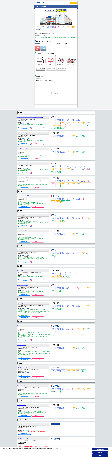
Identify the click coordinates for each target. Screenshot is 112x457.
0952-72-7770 (25, 372)
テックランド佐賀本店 (22, 163)
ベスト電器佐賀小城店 (22, 367)
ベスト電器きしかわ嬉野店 (23, 438)
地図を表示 (56, 93)
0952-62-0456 (25, 430)
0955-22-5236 (25, 275)
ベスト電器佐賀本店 (22, 177)
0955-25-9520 (44, 44)
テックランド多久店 (22, 250)
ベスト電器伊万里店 (22, 270)
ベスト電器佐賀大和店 (22, 148)
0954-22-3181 (25, 308)
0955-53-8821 (25, 201)
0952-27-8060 (25, 138)
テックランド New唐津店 (23, 196)
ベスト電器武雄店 (21, 303)
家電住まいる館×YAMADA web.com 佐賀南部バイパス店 (30, 117)
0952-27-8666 (25, 122)
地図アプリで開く (39, 105)
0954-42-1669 (25, 445)
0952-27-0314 (25, 123)
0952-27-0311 (25, 168)
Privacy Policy (3, 450)
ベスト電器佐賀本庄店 (22, 133)
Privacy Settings (100, 449)
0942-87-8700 (25, 220)
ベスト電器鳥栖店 (21, 230)
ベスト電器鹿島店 (21, 345)
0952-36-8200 (25, 183)
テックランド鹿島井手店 (23, 325)
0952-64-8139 (25, 153)
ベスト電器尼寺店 (21, 424)
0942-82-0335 (25, 235)
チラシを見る (37, 128)
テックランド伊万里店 (22, 285)
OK (100, 455)
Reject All (100, 452)
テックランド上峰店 (22, 385)
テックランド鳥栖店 (22, 215)
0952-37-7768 (25, 390)
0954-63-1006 (25, 350)
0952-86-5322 (25, 410)
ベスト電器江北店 (21, 405)
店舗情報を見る (24, 128)
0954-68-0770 (25, 330)
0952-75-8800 (25, 255)
